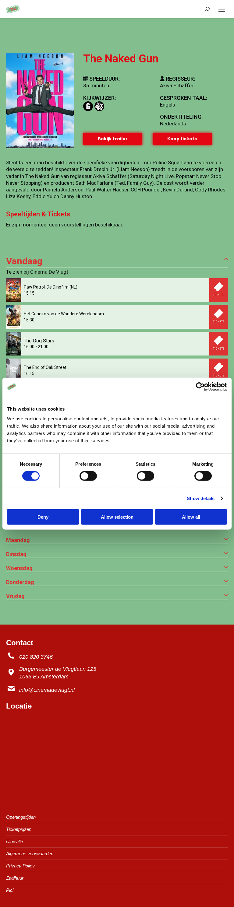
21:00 (43, 346)
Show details (200, 498)
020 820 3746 (36, 657)
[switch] (88, 476)
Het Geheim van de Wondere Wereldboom (64, 313)
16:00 (29, 346)
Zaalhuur (14, 878)
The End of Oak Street (45, 367)
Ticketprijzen (18, 829)
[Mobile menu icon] (222, 9)
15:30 (29, 319)
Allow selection (117, 516)
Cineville (14, 841)
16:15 (29, 373)
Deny (42, 516)
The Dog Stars (39, 341)
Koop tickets (182, 139)
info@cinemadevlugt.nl (47, 690)
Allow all (191, 516)
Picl (9, 890)
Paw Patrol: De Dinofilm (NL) (50, 287)
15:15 (29, 293)
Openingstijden (21, 817)
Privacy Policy (20, 865)
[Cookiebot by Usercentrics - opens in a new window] (200, 386)
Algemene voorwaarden (29, 853)
